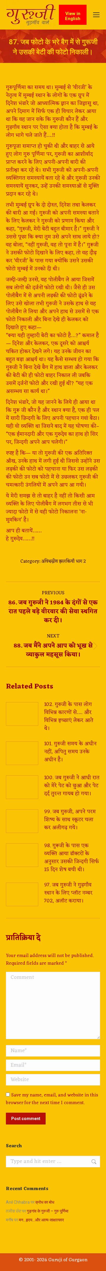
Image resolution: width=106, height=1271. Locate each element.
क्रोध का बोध (44, 1202)
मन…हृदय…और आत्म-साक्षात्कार (41, 1220)
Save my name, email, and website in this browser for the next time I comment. (52, 1099)
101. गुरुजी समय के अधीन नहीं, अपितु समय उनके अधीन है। (70, 752)
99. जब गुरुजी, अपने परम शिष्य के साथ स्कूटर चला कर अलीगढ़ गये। (70, 820)
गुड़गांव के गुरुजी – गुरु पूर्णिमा (47, 1211)
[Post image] (22, 714)
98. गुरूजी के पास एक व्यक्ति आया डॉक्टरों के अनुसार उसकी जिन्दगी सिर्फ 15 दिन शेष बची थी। (71, 858)
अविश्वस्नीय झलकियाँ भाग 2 (63, 561)
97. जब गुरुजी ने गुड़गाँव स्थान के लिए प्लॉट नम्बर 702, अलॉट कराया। (68, 893)
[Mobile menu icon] (96, 15)
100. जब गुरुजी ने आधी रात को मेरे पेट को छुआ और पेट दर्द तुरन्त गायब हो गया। (72, 786)
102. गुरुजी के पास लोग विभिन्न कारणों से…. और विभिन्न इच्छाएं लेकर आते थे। (68, 717)
